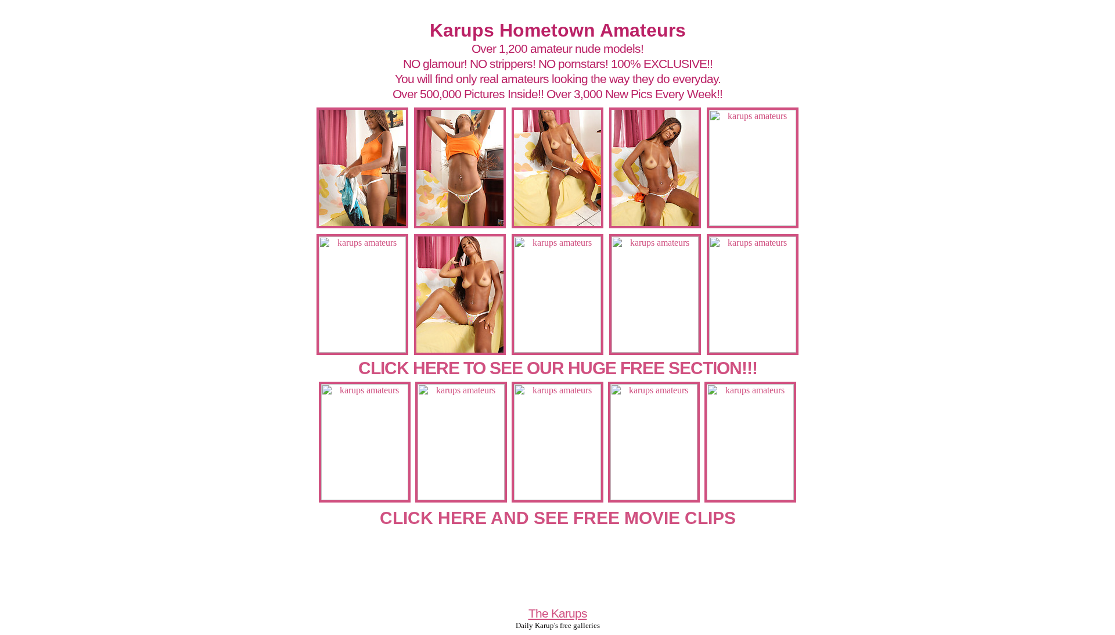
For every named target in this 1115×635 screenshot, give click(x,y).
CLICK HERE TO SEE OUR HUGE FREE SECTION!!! (557, 368)
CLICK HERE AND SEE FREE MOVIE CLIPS (558, 518)
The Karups (557, 613)
